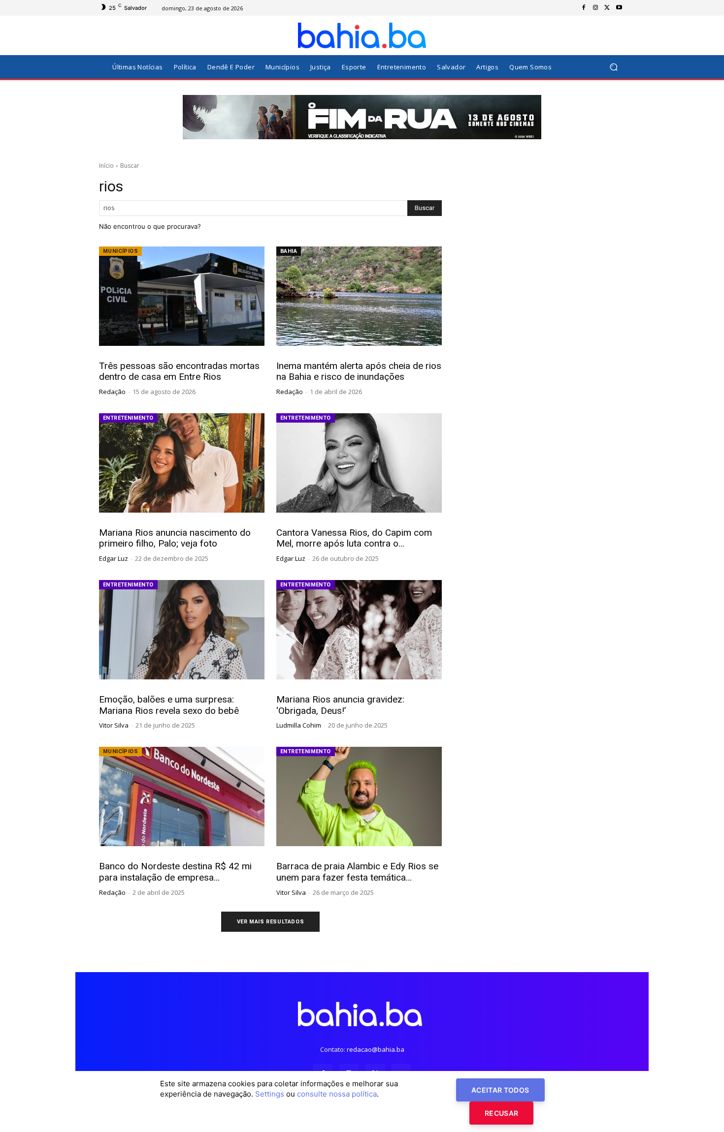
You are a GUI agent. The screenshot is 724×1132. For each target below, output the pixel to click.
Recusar (501, 1113)
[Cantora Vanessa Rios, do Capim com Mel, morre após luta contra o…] (359, 463)
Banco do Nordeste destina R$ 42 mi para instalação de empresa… (175, 871)
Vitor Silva (114, 725)
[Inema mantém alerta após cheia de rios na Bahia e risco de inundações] (359, 296)
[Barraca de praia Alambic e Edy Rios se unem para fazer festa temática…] (359, 796)
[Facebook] (584, 8)
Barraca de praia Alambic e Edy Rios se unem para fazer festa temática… (357, 871)
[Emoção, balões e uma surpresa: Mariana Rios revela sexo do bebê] (181, 629)
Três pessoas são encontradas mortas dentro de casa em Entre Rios (179, 371)
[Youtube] (619, 8)
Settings (269, 1094)
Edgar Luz (113, 558)
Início (106, 165)
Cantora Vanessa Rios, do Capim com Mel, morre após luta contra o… (354, 538)
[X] (607, 8)
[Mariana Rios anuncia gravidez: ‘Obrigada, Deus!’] (359, 629)
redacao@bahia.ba (375, 1049)
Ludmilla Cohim (298, 725)
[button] (613, 67)
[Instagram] (595, 8)
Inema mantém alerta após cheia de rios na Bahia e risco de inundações (358, 371)
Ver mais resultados (270, 921)
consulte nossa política (337, 1094)
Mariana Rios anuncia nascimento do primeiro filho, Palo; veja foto (175, 538)
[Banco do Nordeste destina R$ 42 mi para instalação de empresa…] (181, 796)
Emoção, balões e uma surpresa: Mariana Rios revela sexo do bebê (169, 705)
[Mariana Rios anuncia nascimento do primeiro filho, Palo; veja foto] (181, 463)
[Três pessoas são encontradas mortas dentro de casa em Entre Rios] (181, 296)
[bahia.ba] (362, 35)
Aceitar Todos (500, 1090)
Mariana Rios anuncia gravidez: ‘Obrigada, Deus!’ (340, 705)
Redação (112, 391)
